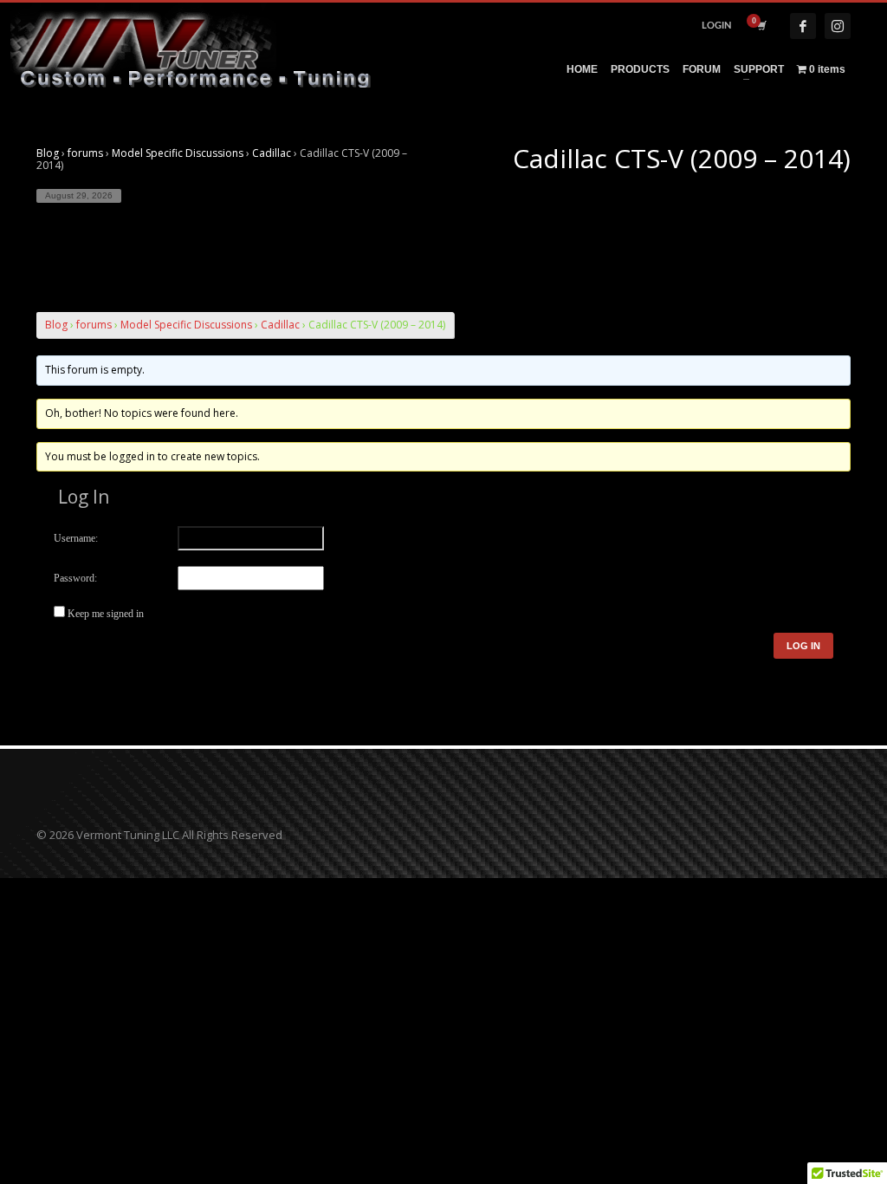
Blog (47, 153)
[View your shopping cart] (760, 26)
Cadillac (271, 153)
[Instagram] (838, 26)
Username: (76, 538)
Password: (75, 578)
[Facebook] (803, 26)
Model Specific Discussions (177, 153)
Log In (803, 646)
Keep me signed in (106, 614)
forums (85, 153)
